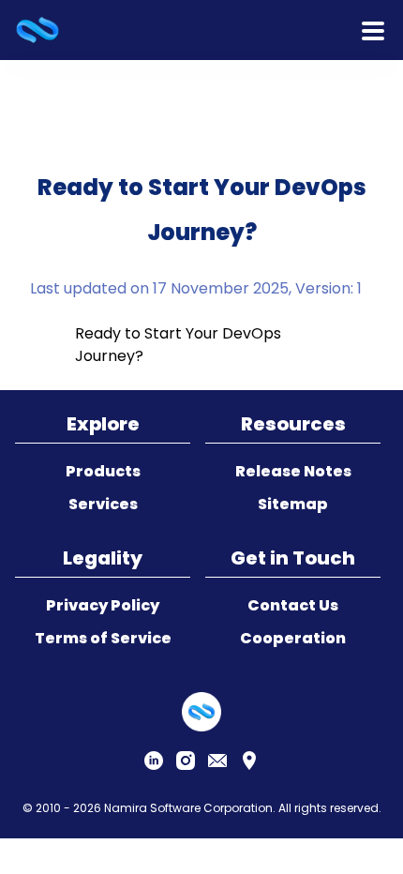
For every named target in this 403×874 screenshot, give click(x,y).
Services (103, 504)
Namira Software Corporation (188, 808)
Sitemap (293, 504)
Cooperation (293, 638)
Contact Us (292, 605)
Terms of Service (103, 638)
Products (103, 471)
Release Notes (293, 471)
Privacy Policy (102, 605)
